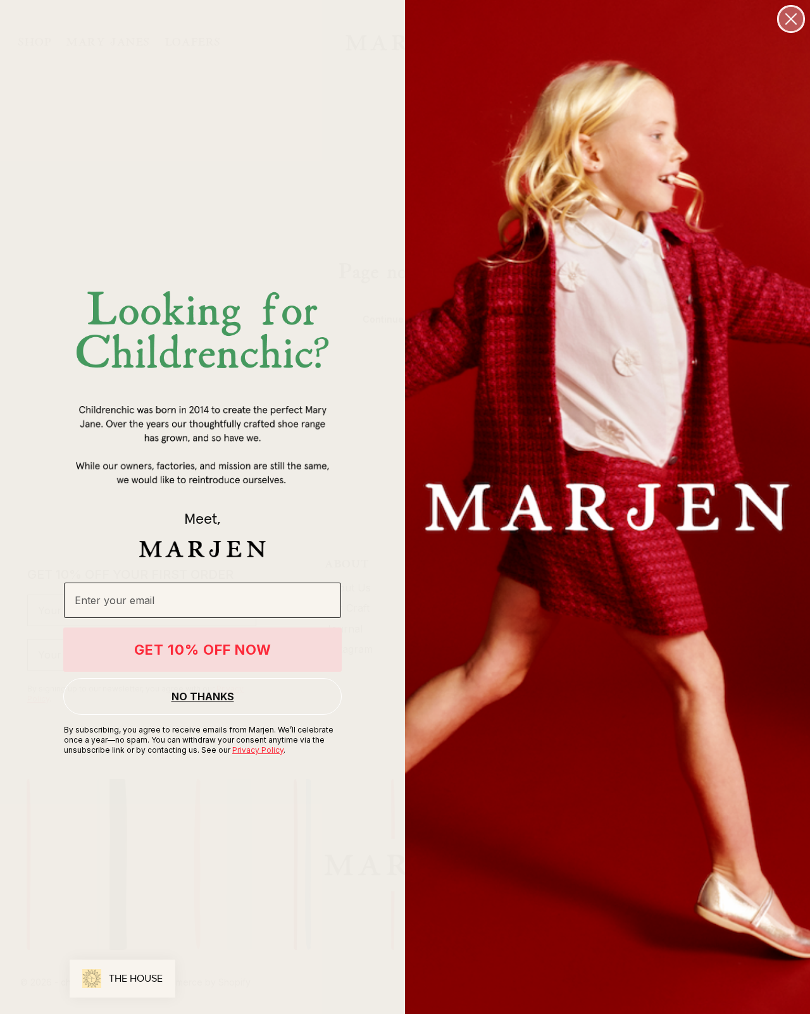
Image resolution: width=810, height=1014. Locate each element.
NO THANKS (202, 696)
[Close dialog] (791, 19)
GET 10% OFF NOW (202, 649)
